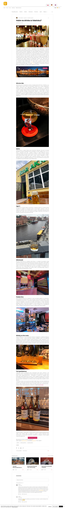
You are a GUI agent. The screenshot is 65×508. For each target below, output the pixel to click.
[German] (52, 5)
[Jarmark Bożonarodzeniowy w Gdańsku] (18, 461)
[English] (55, 5)
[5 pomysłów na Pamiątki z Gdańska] (46, 461)
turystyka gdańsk (30, 442)
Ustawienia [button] (49, 506)
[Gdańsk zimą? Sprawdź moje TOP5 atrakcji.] (32, 461)
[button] (52, 11)
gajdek (18, 442)
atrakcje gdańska (23, 442)
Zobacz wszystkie (50, 455)
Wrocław (36, 11)
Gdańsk (20, 11)
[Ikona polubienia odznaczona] (18, 494)
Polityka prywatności (15, 506)
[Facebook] (54, 7)
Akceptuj (61, 506)
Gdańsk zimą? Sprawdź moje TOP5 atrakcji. (32, 467)
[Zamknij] (63, 506)
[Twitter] (55, 7)
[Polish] (48, 5)
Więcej (44, 11)
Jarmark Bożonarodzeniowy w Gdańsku (17, 467)
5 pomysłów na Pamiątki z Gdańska (47, 467)
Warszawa (31, 11)
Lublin (41, 11)
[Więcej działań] (48, 17)
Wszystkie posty (15, 11)
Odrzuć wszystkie (55, 506)
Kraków (25, 11)
